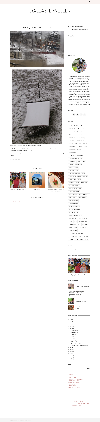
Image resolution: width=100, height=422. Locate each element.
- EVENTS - (71, 374)
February (73, 342)
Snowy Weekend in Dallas (77, 343)
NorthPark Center (82, 218)
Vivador (71, 239)
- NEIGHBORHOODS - (75, 377)
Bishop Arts (78, 143)
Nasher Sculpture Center (75, 215)
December (73, 330)
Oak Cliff (71, 134)
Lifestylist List (80, 140)
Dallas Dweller (50, 10)
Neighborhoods (78, 125)
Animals (71, 143)
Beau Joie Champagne (74, 173)
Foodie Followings (73, 131)
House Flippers (82, 197)
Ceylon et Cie (72, 176)
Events (70, 125)
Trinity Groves (73, 236)
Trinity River (78, 164)
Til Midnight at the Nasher (76, 233)
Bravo (83, 173)
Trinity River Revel (83, 236)
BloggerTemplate (28, 420)
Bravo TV (85, 143)
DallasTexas (84, 182)
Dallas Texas (72, 137)
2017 (71, 324)
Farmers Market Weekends (82, 286)
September (74, 332)
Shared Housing (73, 227)
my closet (79, 29)
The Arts (71, 164)
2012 (71, 351)
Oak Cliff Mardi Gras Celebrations (79, 345)
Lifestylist (71, 140)
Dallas (79, 179)
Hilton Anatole (72, 197)
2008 (71, 359)
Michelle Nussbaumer (74, 206)
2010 (71, 355)
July (72, 336)
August (73, 334)
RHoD (75, 221)
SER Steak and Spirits (74, 224)
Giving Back (81, 128)
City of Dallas (72, 179)
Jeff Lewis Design (73, 200)
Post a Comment (16, 201)
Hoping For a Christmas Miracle (79, 275)
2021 (71, 321)
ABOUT (75, 401)
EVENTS (81, 401)
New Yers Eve (72, 218)
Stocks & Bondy (81, 161)
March (72, 340)
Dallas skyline (72, 152)
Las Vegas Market (73, 203)
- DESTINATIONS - (74, 382)
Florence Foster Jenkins (75, 188)
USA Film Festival (73, 167)
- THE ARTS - (72, 385)
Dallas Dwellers (83, 146)
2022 (71, 319)
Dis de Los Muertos (74, 185)
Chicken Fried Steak (82, 176)
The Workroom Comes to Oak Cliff (81, 307)
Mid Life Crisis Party (74, 209)
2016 (71, 326)
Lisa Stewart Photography (76, 155)
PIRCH (70, 221)
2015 (71, 328)
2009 (71, 357)
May (72, 338)
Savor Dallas (85, 224)
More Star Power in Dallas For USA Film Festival (82, 300)
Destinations (80, 137)
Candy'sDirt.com (73, 146)
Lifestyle (82, 131)
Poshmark (85, 29)
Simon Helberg (83, 227)
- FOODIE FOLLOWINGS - (76, 379)
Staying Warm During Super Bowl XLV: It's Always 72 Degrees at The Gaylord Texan (76, 293)
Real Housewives (83, 221)
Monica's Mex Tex (73, 212)
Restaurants (72, 161)
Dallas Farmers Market (75, 149)
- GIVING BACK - (73, 376)
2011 (71, 353)
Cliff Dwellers (78, 134)
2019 (71, 323)
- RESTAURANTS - (74, 380)
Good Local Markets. (74, 191)
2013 (71, 349)
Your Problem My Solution (81, 239)
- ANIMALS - (72, 384)
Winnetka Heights (73, 170)
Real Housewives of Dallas (75, 158)
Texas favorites (73, 230)
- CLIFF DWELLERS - (75, 387)
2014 (71, 347)
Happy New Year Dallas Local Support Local (80, 194)
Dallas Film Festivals (74, 182)
